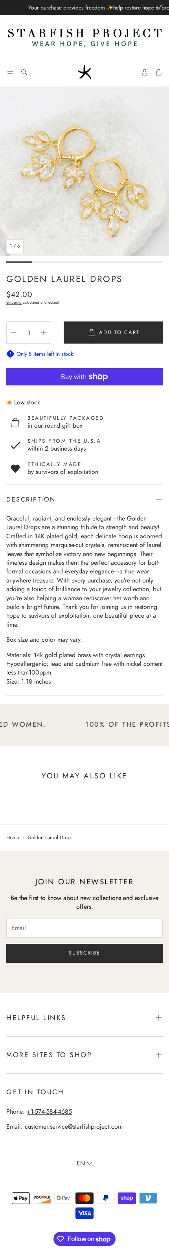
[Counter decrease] (14, 332)
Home (12, 837)
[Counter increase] (44, 332)
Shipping (14, 302)
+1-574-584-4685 (49, 1111)
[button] (10, 72)
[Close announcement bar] (161, 6)
